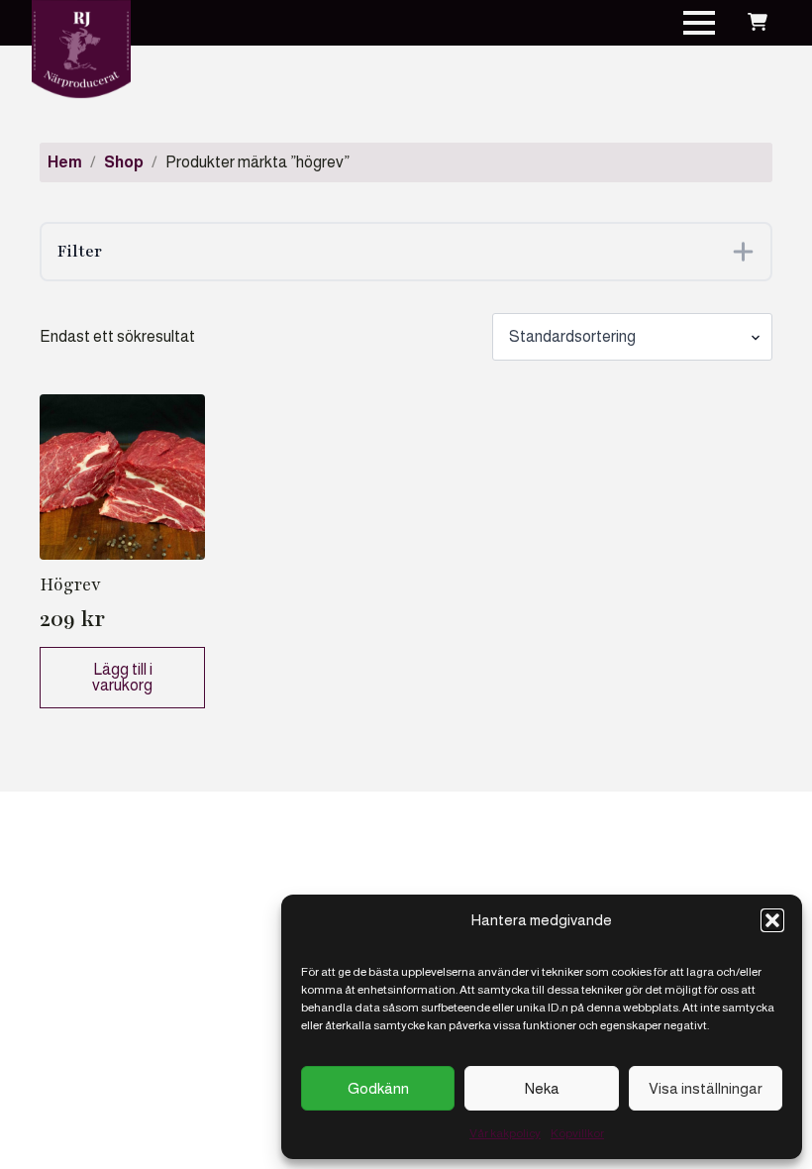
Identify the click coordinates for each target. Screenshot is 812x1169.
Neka (542, 1088)
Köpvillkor (577, 1133)
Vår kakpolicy (505, 1133)
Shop (124, 162)
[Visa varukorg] (757, 23)
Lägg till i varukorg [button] (122, 677)
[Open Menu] (699, 23)
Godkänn (378, 1088)
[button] (772, 920)
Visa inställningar (705, 1088)
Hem (65, 162)
